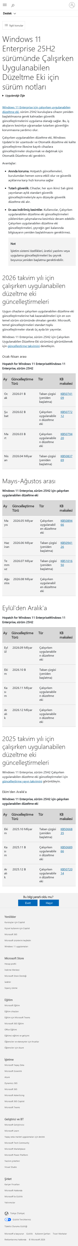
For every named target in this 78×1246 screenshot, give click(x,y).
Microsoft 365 (11, 934)
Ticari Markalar (60, 1233)
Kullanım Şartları (42, 1233)
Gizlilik (29, 1233)
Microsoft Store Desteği (16, 975)
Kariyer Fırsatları (12, 1184)
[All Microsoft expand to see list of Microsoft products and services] (4, 5)
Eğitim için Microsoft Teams (17, 1017)
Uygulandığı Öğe (15, 95)
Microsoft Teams (12, 1107)
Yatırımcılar (10, 1202)
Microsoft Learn (12, 1130)
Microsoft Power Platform (16, 1154)
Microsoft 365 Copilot (14, 1101)
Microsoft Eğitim (12, 1005)
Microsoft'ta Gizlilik (14, 1196)
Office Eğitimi (11, 1029)
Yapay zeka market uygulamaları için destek (25, 1136)
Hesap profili (10, 963)
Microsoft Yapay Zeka (14, 1065)
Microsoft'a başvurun (14, 1233)
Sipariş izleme (11, 988)
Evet (28, 903)
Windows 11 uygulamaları (16, 946)
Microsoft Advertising (14, 1095)
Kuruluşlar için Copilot (15, 922)
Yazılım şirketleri (12, 1161)
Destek (7, 13)
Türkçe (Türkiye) (17, 1213)
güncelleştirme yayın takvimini (22, 781)
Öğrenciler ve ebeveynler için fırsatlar (22, 1041)
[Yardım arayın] (13, 5)
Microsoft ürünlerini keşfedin (18, 940)
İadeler (8, 981)
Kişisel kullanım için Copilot (17, 928)
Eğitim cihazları (12, 1011)
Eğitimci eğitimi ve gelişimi (17, 1035)
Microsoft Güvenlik (13, 1071)
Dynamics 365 (11, 1083)
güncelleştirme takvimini (24, 346)
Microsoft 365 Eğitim (14, 1023)
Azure (7, 1077)
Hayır (49, 903)
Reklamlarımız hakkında (15, 1239)
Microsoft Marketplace (15, 1148)
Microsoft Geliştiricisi (14, 1124)
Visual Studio (11, 1167)
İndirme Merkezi (12, 969)
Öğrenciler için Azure (14, 1047)
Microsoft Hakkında (13, 1190)
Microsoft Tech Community (17, 1142)
